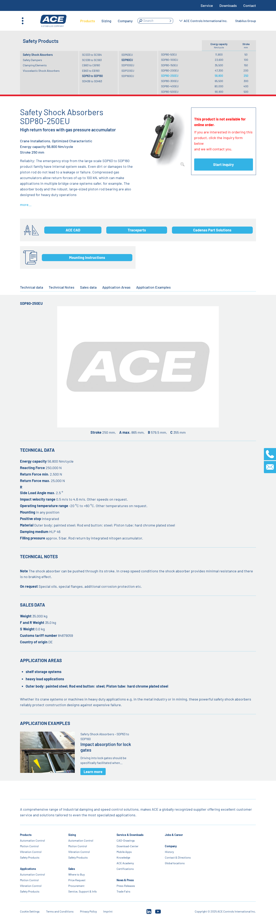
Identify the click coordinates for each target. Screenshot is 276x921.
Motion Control (29, 846)
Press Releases (126, 885)
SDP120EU (127, 70)
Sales (71, 868)
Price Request (76, 880)
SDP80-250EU (169, 75)
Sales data (88, 287)
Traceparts (137, 230)
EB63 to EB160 (91, 70)
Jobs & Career (174, 835)
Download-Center (128, 846)
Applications (28, 868)
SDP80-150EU (169, 65)
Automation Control (32, 840)
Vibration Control (30, 851)
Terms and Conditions (60, 911)
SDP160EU (127, 76)
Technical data (31, 287)
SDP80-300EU (169, 81)
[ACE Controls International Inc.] (53, 21)
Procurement (76, 885)
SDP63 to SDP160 (92, 76)
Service (207, 5)
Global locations (175, 863)
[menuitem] (87, 21)
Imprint (108, 911)
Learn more (93, 771)
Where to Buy (76, 874)
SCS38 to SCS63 (92, 60)
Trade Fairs (124, 891)
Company (171, 846)
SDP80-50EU (169, 54)
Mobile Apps (124, 851)
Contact (249, 5)
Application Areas (116, 287)
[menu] (106, 21)
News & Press (125, 880)
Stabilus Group (245, 21)
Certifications (125, 868)
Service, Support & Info (82, 891)
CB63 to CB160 (91, 65)
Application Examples (153, 287)
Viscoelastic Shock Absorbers (41, 70)
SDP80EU (127, 60)
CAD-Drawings (126, 840)
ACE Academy (125, 863)
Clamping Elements (35, 65)
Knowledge (123, 857)
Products (26, 835)
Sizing (72, 835)
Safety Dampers (32, 60)
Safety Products (29, 857)
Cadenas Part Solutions (212, 230)
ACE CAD (73, 230)
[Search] (170, 21)
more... (26, 204)
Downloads (228, 5)
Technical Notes (61, 287)
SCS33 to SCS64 (92, 54)
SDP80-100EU (169, 59)
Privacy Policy (88, 911)
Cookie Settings (30, 911)
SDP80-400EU (170, 86)
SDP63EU (127, 54)
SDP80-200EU (170, 70)
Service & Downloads (130, 835)
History (169, 851)
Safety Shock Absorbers (38, 54)
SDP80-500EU (169, 91)
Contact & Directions (178, 857)
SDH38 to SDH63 (92, 81)
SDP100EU (127, 65)
